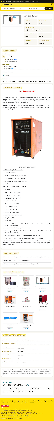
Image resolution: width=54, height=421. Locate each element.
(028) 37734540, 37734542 (10, 66)
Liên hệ (26, 403)
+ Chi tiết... (10, 291)
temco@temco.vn (9, 72)
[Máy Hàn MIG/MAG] (10, 300)
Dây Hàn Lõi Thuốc (10, 288)
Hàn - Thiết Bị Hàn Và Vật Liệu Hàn (27, 344)
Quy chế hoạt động (25, 401)
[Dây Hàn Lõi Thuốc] (10, 281)
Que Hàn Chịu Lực (26, 306)
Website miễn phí (18, 403)
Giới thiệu (3, 401)
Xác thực (17, 401)
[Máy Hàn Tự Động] (26, 318)
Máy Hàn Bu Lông (43, 306)
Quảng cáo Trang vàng (7, 403)
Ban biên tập (10, 401)
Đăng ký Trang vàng (48, 401)
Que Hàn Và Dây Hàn (44, 344)
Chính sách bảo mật (37, 401)
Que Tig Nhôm (10, 325)
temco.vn (7, 75)
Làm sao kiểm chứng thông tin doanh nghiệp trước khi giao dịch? (21, 264)
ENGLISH (32, 403)
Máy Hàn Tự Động (26, 325)
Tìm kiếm (49, 8)
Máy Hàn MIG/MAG (10, 306)
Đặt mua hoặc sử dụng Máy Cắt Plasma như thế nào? (18, 260)
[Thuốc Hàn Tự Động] (26, 281)
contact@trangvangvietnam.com (24, 416)
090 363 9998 (10, 59)
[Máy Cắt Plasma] (43, 281)
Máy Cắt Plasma (42, 288)
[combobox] (16, 8)
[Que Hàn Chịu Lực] (26, 300)
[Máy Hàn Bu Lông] (43, 300)
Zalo (16, 59)
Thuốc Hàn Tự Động (26, 288)
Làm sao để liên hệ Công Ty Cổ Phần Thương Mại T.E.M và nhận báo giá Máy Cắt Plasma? (27, 257)
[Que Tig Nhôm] (10, 318)
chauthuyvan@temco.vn (12, 61)
